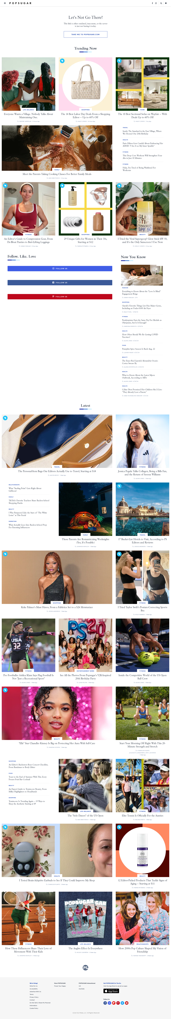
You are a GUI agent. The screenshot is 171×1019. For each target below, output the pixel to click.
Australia (81, 989)
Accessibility (34, 989)
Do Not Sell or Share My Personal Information (40, 1004)
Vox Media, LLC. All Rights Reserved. (88, 1013)
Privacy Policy (34, 997)
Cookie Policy (34, 1008)
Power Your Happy (60, 986)
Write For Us (33, 986)
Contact (32, 1000)
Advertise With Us (35, 991)
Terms (32, 994)
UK (80, 986)
